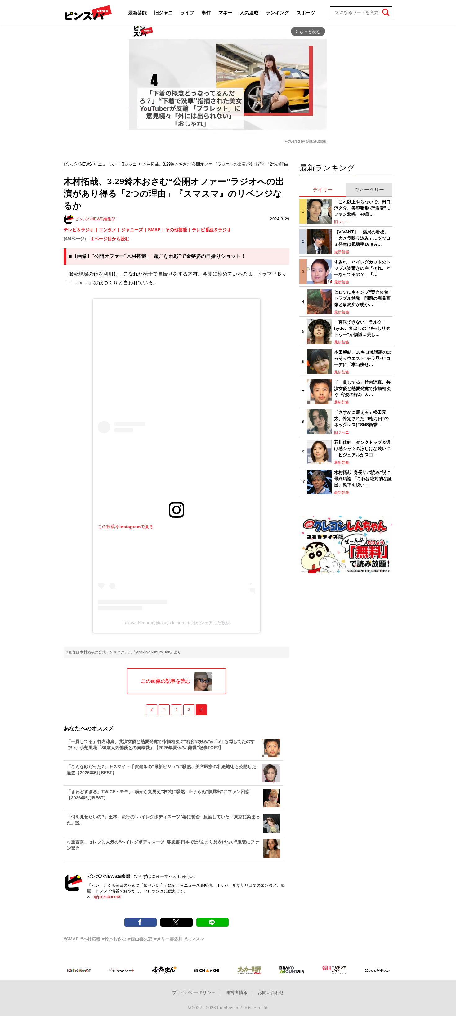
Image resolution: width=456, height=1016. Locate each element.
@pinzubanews (107, 896)
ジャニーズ (132, 229)
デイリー (323, 189)
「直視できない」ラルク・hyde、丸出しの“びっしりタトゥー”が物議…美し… (362, 328)
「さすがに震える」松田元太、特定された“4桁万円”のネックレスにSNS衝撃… (361, 418)
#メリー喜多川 (168, 938)
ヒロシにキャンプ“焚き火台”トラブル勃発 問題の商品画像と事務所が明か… (362, 298)
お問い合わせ (271, 992)
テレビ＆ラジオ (79, 229)
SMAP (154, 229)
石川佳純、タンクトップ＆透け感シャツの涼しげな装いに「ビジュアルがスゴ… (362, 448)
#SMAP (71, 938)
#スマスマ (194, 938)
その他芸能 (176, 229)
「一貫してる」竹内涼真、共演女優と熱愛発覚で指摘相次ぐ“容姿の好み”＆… (362, 388)
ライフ (187, 12)
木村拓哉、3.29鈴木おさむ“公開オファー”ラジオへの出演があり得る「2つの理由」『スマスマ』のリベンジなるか (246, 164)
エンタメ (107, 229)
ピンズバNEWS (78, 164)
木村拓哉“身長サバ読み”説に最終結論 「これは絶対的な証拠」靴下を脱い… (363, 478)
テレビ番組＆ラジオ (211, 229)
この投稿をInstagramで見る (126, 526)
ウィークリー (369, 189)
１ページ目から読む (109, 238)
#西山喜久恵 (140, 938)
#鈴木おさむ (114, 938)
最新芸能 (137, 12)
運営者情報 (237, 992)
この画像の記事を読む (165, 681)
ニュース (106, 164)
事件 (206, 12)
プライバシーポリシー (194, 992)
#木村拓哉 (90, 938)
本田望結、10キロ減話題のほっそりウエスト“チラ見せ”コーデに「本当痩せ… (362, 358)
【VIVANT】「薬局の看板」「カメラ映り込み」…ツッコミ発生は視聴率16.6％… (362, 237)
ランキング (277, 12)
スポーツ (306, 12)
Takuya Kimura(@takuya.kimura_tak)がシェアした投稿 (176, 622)
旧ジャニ (163, 12)
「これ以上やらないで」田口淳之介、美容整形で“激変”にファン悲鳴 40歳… (362, 207)
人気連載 (249, 12)
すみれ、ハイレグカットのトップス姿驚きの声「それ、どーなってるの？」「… (362, 267)
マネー (225, 12)
